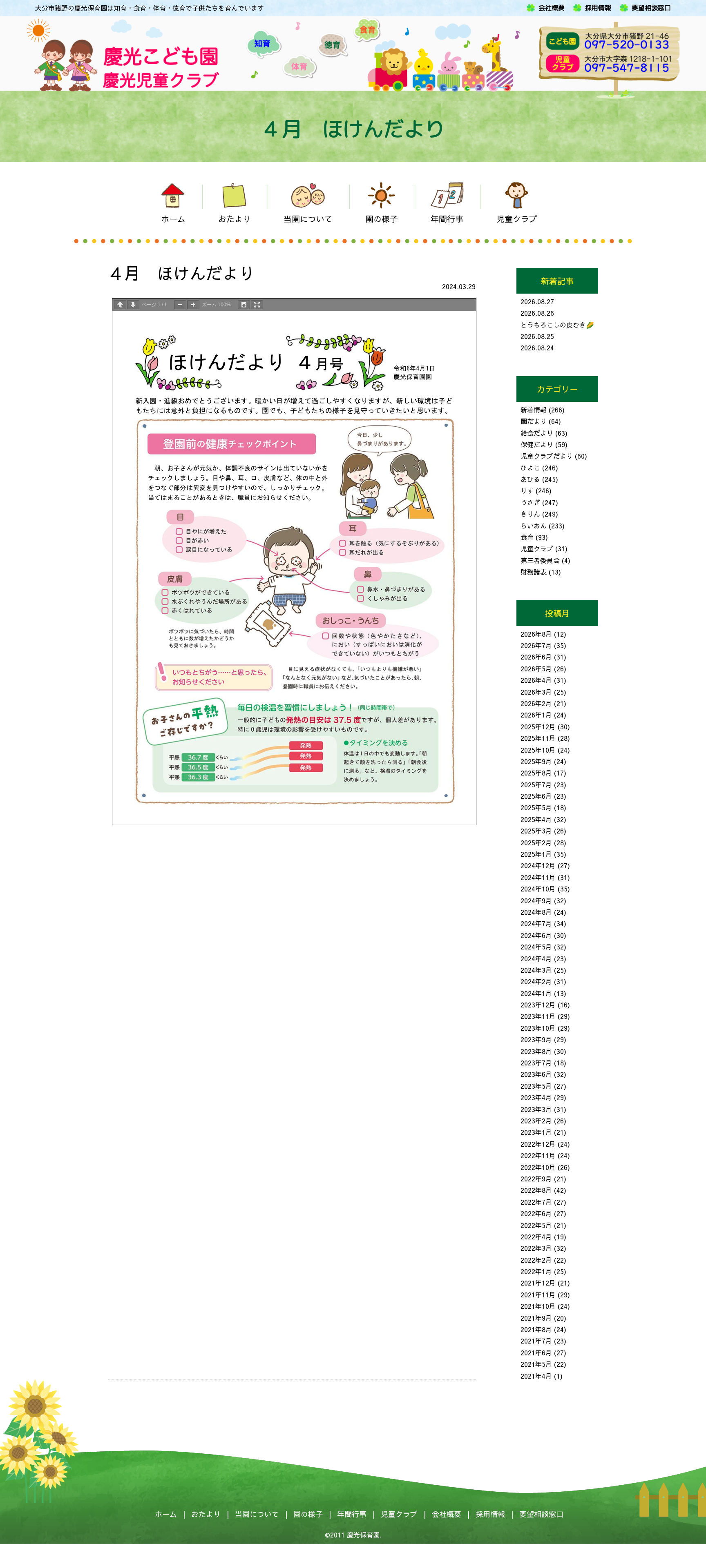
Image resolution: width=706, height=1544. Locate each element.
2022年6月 (536, 1213)
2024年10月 (538, 888)
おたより (206, 1514)
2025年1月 (536, 853)
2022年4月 (536, 1236)
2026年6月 (536, 656)
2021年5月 (536, 1363)
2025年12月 (538, 726)
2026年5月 (536, 668)
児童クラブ (537, 548)
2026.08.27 (537, 301)
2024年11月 (538, 877)
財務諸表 (534, 571)
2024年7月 (536, 923)
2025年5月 (536, 807)
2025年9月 (536, 761)
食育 (527, 536)
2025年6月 (536, 795)
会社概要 (551, 7)
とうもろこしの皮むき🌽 (557, 324)
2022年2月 (536, 1259)
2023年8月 (536, 1051)
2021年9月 (536, 1317)
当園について (257, 1514)
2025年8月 (536, 772)
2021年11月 (538, 1294)
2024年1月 (536, 993)
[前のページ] (120, 304)
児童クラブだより (547, 455)
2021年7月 (536, 1340)
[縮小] (180, 304)
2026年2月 (536, 703)
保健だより (537, 444)
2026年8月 (536, 633)
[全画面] (257, 304)
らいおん (534, 525)
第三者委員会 (540, 560)
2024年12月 (538, 865)
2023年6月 (536, 1073)
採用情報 (598, 7)
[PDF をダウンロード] (244, 304)
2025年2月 (536, 842)
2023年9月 (536, 1039)
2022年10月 (538, 1167)
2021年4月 (536, 1375)
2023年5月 (536, 1085)
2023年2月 (536, 1120)
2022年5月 (536, 1225)
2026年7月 (536, 645)
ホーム (166, 1514)
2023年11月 (538, 1016)
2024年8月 (536, 911)
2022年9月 (536, 1178)
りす (527, 490)
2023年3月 (536, 1109)
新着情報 (534, 409)
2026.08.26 (537, 312)
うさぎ (530, 502)
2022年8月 (536, 1189)
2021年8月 (536, 1329)
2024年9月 (536, 900)
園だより (534, 421)
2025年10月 (538, 749)
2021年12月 (538, 1282)
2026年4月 (536, 679)
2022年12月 (538, 1143)
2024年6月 (536, 935)
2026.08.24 (537, 347)
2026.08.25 (537, 336)
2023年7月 (536, 1062)
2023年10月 (538, 1027)
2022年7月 (536, 1201)
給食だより (537, 432)
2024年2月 (536, 981)
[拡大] (193, 304)
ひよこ (530, 467)
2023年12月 (538, 1004)
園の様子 (308, 1514)
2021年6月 (536, 1352)
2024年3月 (536, 969)
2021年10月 (538, 1305)
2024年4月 (536, 958)
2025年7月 (536, 784)
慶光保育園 (363, 1534)
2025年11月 (538, 737)
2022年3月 (536, 1247)
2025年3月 (536, 830)
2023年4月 (536, 1097)
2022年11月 (538, 1155)
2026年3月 (536, 691)
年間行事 (351, 1514)
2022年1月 (536, 1271)
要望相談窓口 (651, 7)
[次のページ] (133, 304)
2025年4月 (536, 819)
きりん (530, 513)
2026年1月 (536, 714)
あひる (530, 479)
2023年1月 (536, 1131)
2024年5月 (536, 946)
